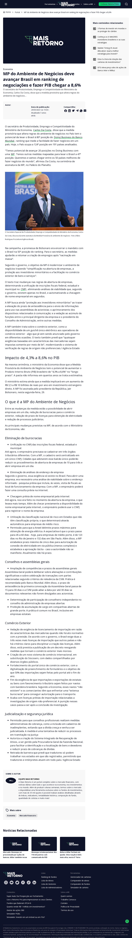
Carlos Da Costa (42, 130)
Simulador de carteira (79, 887)
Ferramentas (50, 4)
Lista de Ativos (47, 880)
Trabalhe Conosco (68, 899)
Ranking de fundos (49, 877)
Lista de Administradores (51, 887)
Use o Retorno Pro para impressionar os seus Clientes (29, 899)
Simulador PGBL (13, 913)
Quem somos (66, 896)
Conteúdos (75, 4)
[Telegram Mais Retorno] (77, 110)
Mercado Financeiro (28, 816)
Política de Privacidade (70, 906)
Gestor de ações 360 (15, 910)
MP (13, 154)
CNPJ (23, 289)
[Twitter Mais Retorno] (73, 110)
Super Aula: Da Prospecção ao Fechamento (25, 896)
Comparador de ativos (80, 880)
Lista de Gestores (48, 884)
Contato (64, 903)
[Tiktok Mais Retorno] (29, 882)
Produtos (63, 4)
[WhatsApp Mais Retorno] (81, 110)
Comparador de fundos (80, 884)
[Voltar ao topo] (127, 921)
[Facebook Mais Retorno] (65, 110)
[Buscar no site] (126, 4)
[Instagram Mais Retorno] (6, 882)
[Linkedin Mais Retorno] (69, 110)
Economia (11, 816)
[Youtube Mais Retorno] (12, 882)
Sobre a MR (88, 4)
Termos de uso (67, 910)
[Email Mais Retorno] (85, 110)
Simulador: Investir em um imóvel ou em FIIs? (26, 917)
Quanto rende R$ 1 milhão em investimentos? (26, 906)
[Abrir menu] (5, 4)
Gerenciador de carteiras (81, 877)
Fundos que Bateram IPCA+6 (19, 903)
